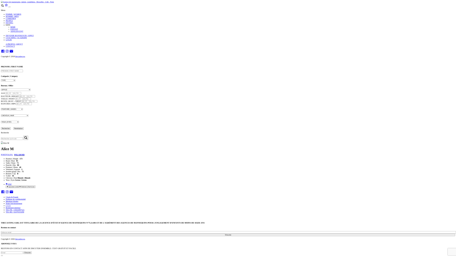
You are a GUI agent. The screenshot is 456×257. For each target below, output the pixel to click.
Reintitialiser (18, 128)
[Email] (11, 52)
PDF (10, 184)
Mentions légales (12, 201)
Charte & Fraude (12, 197)
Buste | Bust (10, 161)
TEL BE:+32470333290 (15, 212)
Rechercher (6, 128)
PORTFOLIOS (7, 155)
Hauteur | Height (12, 159)
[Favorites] (6, 6)
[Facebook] (3, 52)
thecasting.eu (20, 56)
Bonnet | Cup (11, 174)
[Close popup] (2, 255)
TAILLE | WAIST (8, 99)
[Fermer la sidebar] (2, 141)
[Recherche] (25, 138)
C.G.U (8, 206)
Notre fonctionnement (14, 203)
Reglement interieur (13, 208)
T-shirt (8, 176)
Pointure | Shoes (12, 167)
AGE (3, 93)
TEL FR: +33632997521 (15, 210)
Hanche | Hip (11, 165)
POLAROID (19, 155)
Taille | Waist (10, 163)
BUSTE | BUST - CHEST (11, 101)
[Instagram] (7, 52)
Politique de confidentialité (16, 199)
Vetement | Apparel (13, 169)
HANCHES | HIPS (8, 104)
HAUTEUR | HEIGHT (10, 96)
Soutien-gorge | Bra (13, 172)
